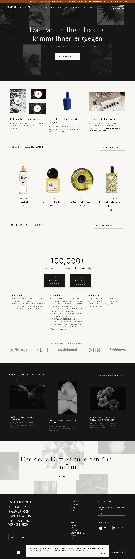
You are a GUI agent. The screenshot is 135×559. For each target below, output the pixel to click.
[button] (77, 56)
